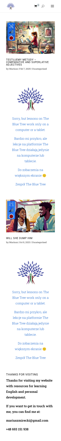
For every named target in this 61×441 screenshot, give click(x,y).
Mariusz (13, 68)
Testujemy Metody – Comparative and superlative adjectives (27, 62)
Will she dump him (19, 238)
